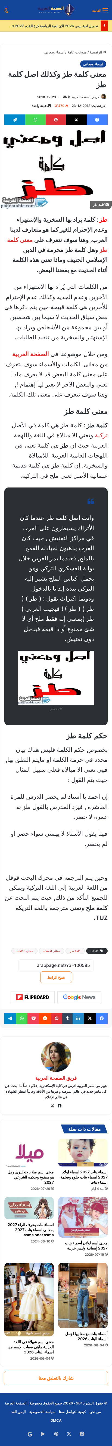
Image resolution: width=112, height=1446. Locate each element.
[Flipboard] (33, 997)
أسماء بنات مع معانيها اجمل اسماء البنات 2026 (86, 1336)
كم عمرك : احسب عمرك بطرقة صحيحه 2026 (62, 26)
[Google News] (79, 997)
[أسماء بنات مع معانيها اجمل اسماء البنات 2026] (83, 1295)
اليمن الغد (18, 1412)
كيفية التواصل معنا (72, 1412)
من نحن (95, 1412)
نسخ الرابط (56, 977)
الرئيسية (96, 52)
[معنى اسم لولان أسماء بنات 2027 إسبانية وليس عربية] (83, 1217)
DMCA (56, 1420)
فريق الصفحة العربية (85, 97)
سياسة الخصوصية (42, 1412)
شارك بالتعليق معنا (56, 1378)
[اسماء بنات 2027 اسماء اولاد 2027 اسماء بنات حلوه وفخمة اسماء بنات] (83, 1153)
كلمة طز (75, 951)
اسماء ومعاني (54, 52)
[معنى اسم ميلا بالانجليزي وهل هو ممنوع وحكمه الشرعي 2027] (29, 1153)
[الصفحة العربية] (56, 10)
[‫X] (52, 1106)
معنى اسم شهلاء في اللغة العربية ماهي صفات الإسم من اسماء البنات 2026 (31, 1346)
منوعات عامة (77, 52)
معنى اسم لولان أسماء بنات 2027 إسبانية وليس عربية (86, 1245)
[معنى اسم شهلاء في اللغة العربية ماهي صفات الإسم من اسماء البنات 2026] (29, 1299)
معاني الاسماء (51, 951)
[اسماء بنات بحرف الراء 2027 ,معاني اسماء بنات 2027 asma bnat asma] (29, 1208)
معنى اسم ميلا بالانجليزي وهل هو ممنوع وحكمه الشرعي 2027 (31, 1177)
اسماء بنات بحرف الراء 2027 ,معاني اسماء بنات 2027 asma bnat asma (31, 1229)
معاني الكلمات (24, 951)
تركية (101, 435)
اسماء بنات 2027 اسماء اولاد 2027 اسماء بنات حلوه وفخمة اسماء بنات (84, 1177)
